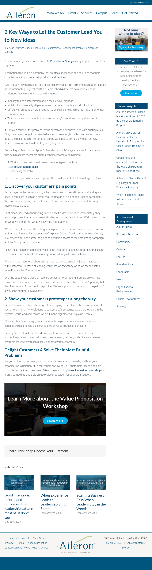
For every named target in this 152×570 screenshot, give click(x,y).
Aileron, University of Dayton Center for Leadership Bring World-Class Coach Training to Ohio (130, 141)
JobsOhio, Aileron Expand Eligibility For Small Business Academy (131, 183)
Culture (28, 48)
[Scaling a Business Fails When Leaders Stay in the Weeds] (91, 482)
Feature (120, 256)
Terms (20, 543)
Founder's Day (124, 264)
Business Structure (14, 48)
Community (123, 241)
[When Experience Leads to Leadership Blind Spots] (55, 482)
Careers (13, 538)
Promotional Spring (61, 61)
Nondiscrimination (37, 543)
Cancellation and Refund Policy (21, 547)
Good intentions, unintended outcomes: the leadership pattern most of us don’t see (18, 506)
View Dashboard (141, 2)
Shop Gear (38, 538)
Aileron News (124, 226)
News (119, 279)
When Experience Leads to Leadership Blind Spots (54, 502)
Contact (25, 538)
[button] (143, 12)
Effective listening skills (24, 166)
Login (130, 2)
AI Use (44, 547)
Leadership (39, 48)
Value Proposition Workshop (84, 370)
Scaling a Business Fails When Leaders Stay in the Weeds (91, 502)
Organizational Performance (60, 48)
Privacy (9, 543)
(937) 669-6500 (114, 543)
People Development (87, 48)
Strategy (8, 51)
